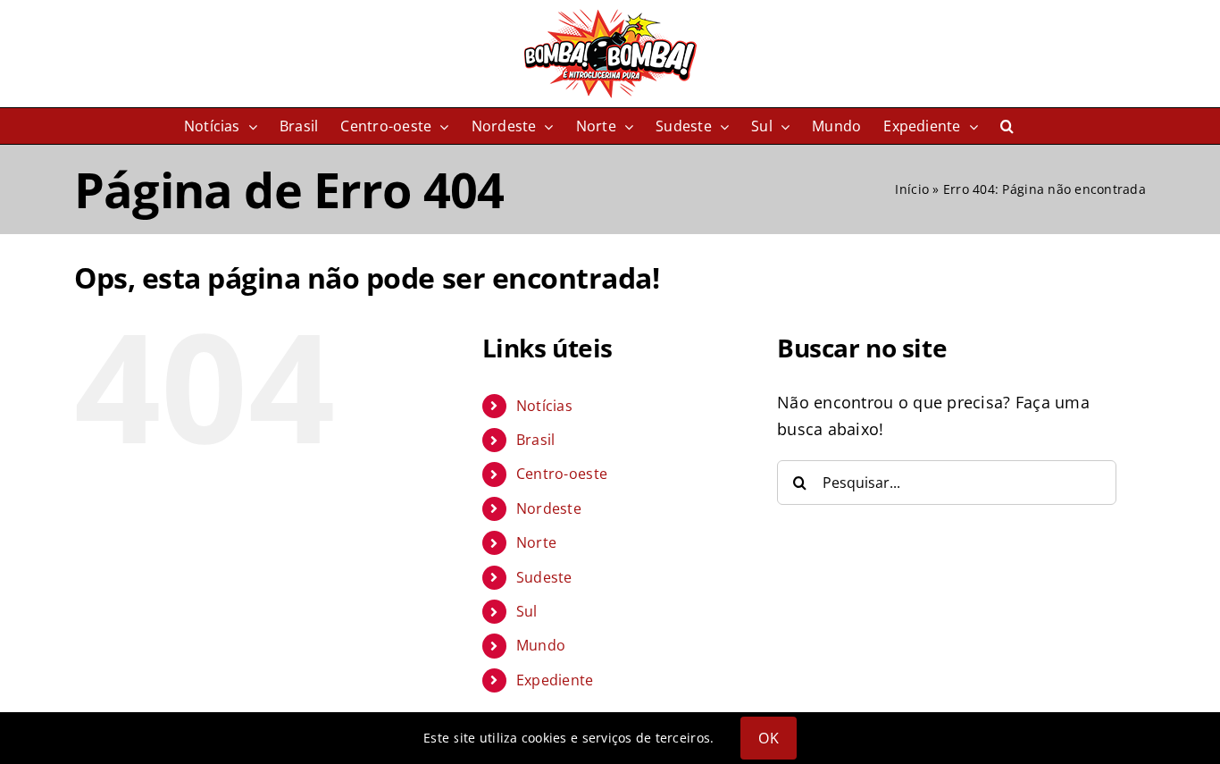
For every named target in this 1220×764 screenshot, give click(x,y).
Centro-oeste (561, 473)
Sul (527, 611)
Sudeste (544, 577)
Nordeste (548, 508)
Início (912, 189)
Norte (536, 542)
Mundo (540, 645)
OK (768, 738)
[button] (1007, 126)
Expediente (555, 680)
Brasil (536, 439)
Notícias (544, 406)
